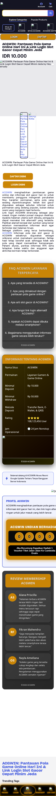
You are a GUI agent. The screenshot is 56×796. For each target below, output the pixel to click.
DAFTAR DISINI (18, 176)
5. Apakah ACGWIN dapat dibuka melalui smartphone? (28, 323)
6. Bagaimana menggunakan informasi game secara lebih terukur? (28, 334)
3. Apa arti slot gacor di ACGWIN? (28, 302)
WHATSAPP (40, 792)
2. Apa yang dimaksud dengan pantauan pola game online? (28, 293)
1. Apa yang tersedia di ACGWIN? (28, 283)
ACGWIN (7, 192)
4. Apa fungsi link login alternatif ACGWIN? (28, 312)
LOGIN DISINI (18, 184)
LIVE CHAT (51, 792)
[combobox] (25, 13)
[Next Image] (53, 88)
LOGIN (13, 37)
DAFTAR (42, 37)
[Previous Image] (2, 88)
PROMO (5, 792)
